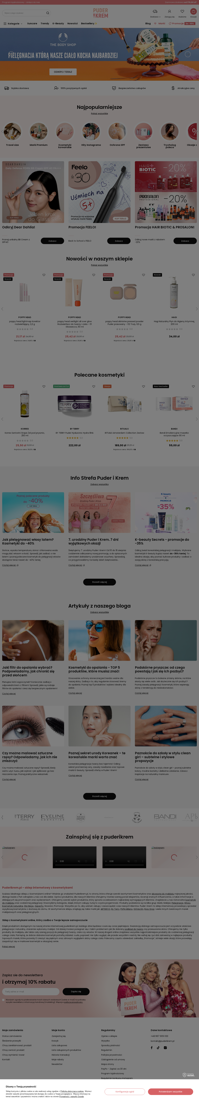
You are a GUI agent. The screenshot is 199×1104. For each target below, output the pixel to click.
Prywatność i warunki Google (71, 1096)
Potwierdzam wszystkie (170, 1091)
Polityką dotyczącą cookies (72, 1091)
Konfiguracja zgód (125, 1091)
